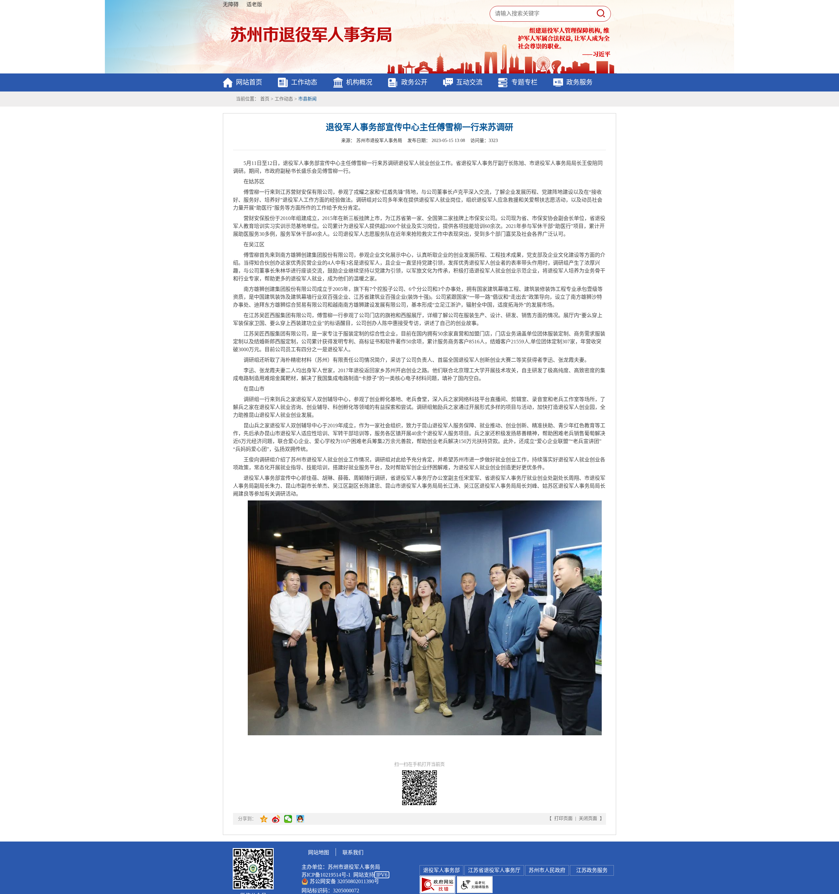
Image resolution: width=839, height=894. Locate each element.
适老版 (254, 4)
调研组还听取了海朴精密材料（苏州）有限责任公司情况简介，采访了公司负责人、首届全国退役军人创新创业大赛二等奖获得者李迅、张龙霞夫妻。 (417, 360)
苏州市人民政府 (547, 870)
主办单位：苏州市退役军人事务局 (341, 867)
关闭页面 (588, 818)
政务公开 (414, 82)
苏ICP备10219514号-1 (326, 875)
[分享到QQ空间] (264, 819)
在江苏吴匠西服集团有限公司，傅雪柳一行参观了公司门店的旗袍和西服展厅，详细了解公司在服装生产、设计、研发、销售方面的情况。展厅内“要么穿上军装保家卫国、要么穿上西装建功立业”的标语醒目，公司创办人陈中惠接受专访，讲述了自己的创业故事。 (417, 319)
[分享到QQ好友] (300, 819)
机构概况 (359, 82)
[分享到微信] (288, 819)
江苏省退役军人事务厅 (494, 870)
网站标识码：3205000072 (330, 890)
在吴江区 (254, 244)
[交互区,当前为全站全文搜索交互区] (547, 14)
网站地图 (318, 852)
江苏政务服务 (592, 870)
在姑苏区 (254, 181)
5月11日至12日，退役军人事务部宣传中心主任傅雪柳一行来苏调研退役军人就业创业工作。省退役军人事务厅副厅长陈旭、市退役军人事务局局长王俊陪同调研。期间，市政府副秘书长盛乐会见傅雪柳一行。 (418, 167)
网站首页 (249, 82)
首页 (264, 98)
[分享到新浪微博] (276, 819)
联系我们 (352, 852)
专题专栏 (524, 82)
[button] (601, 13)
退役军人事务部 (441, 870)
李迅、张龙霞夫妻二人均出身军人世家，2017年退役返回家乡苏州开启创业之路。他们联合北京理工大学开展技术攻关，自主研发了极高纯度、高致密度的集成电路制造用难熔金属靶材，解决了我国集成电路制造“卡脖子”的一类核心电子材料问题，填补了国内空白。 (419, 374)
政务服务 (579, 82)
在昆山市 (254, 389)
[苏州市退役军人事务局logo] (311, 34)
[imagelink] (438, 885)
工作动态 (304, 82)
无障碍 (231, 4)
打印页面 (563, 818)
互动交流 (469, 82)
